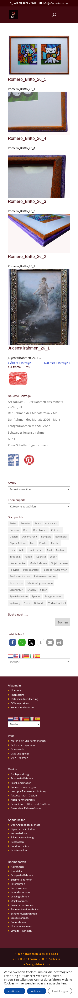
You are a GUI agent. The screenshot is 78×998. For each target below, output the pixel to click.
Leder (53, 556)
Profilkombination (20, 576)
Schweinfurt (16, 590)
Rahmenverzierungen (23, 787)
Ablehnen (36, 991)
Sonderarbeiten (20, 846)
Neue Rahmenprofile (23, 799)
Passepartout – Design (24, 795)
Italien (28, 556)
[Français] (21, 656)
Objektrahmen (59, 563)
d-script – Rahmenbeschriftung (28, 791)
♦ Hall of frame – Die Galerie (36, 959)
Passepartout (30, 570)
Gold (21, 550)
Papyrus (14, 570)
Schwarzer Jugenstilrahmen (27, 432)
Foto (32, 543)
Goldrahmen (35, 550)
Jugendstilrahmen (21, 892)
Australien (51, 523)
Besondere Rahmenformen (26, 808)
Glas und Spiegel (20, 753)
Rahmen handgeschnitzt (25, 909)
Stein (27, 603)
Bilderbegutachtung (22, 837)
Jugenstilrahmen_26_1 (29, 348)
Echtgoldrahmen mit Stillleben (29, 426)
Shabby (31, 590)
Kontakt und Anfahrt (22, 707)
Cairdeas (56, 530)
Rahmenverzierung (45, 576)
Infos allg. (15, 556)
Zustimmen (14, 991)
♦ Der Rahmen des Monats (36, 954)
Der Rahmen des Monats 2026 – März (34, 419)
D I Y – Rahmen (19, 758)
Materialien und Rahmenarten (28, 740)
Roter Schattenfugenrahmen (28, 445)
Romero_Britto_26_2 (27, 256)
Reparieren (16, 583)
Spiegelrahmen (53, 596)
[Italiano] (32, 656)
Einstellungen (23, 980)
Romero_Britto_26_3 (27, 201)
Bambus (14, 530)
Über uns (16, 690)
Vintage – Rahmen (21, 930)
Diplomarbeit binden (23, 829)
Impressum (17, 694)
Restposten (17, 842)
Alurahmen (17, 866)
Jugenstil (41, 556)
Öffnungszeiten (19, 703)
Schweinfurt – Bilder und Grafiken (30, 804)
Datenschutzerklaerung (24, 699)
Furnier (55, 543)
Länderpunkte (18, 563)
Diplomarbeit (29, 536)
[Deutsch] (27, 656)
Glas (12, 550)
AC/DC (12, 439)
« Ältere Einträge (19, 363)
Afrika (13, 523)
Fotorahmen (18, 884)
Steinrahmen (18, 922)
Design (14, 536)
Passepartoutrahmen (55, 570)
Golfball (60, 550)
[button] (12, 642)
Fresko (43, 543)
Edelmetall (61, 536)
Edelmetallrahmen (21, 879)
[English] (16, 656)
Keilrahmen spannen (23, 745)
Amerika (25, 523)
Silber (43, 590)
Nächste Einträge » (57, 363)
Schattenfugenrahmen (40, 583)
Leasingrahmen (20, 896)
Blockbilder (17, 871)
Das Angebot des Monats (25, 824)
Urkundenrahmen (21, 926)
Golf (49, 550)
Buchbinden (40, 530)
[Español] (37, 656)
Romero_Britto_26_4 (27, 138)
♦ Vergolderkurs (37, 964)
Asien (38, 523)
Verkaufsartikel (57, 603)
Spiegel (36, 596)
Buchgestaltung (20, 774)
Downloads (17, 749)
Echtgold (46, 536)
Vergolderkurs (19, 833)
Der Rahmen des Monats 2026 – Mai (33, 413)
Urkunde (39, 603)
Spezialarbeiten (19, 596)
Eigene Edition (18, 543)
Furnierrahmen (19, 888)
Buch (26, 530)
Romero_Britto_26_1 (27, 79)
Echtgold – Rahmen (22, 778)
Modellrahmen (38, 563)
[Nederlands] (10, 656)
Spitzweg (15, 603)
